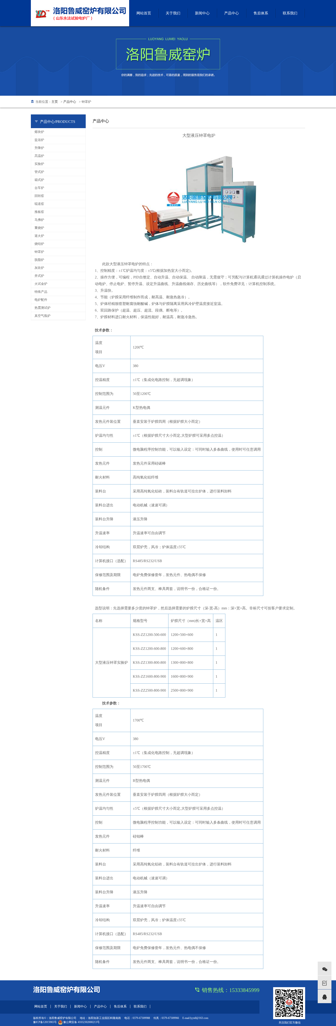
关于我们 (173, 13)
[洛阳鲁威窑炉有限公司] (80, 13)
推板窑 (39, 212)
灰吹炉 (39, 268)
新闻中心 (202, 13)
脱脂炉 (39, 260)
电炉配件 (41, 299)
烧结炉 (39, 244)
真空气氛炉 (43, 315)
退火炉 (39, 236)
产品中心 (231, 13)
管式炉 (39, 172)
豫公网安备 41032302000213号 (81, 1022)
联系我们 (290, 13)
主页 (54, 101)
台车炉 (39, 188)
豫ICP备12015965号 (45, 1022)
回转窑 (39, 196)
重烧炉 (39, 228)
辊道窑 (39, 204)
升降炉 (39, 148)
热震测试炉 (43, 307)
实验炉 (39, 164)
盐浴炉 (39, 140)
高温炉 (39, 156)
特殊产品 (41, 292)
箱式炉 (39, 180)
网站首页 (143, 13)
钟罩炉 (39, 252)
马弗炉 (39, 220)
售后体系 (260, 13)
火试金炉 (41, 284)
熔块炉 (39, 132)
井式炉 (39, 276)
